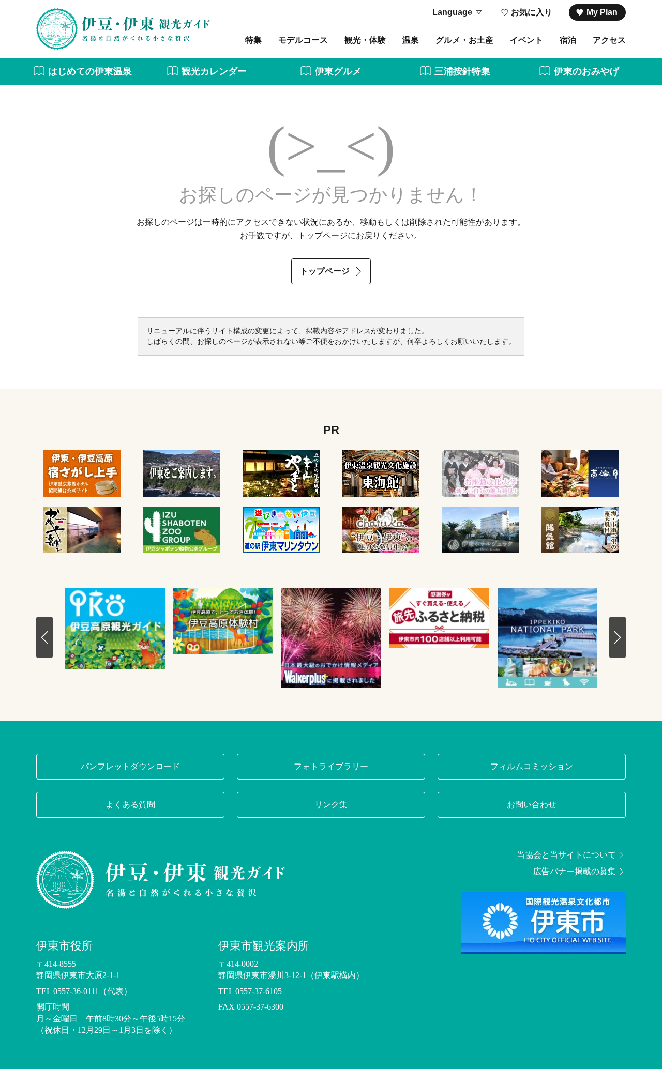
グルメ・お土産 (464, 40)
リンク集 (331, 804)
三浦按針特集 (462, 71)
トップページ (325, 271)
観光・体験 (365, 40)
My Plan (602, 12)
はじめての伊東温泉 (90, 71)
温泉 (410, 40)
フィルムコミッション (531, 766)
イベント (526, 40)
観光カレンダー (214, 71)
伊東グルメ (338, 71)
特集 (253, 40)
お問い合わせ (531, 804)
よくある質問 (130, 804)
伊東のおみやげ (586, 71)
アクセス (609, 40)
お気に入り (531, 12)
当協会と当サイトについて (566, 855)
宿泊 (568, 40)
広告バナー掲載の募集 (574, 871)
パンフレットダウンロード (130, 766)
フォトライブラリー (331, 766)
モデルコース (303, 40)
